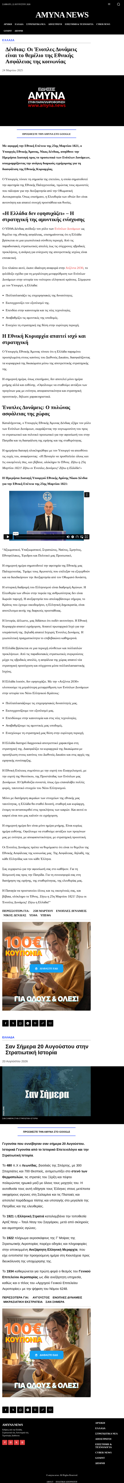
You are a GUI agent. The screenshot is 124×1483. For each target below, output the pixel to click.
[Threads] (22, 1442)
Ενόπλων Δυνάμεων (67, 228)
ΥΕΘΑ (33, 915)
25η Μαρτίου (43, 911)
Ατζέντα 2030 (74, 268)
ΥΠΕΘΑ (45, 915)
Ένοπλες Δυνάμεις (71, 911)
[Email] (50, 1023)
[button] (118, 4)
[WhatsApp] (20, 1023)
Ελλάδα (8, 40)
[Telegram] (28, 1023)
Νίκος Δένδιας (14, 915)
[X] (13, 1023)
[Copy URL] (42, 1023)
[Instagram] (10, 1442)
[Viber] (35, 1023)
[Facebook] (5, 1023)
